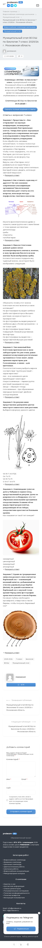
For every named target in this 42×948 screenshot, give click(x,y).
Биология (29, 659)
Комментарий (13, 759)
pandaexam (11, 51)
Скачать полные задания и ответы (20, 109)
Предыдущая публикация (22, 700)
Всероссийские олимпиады (15, 860)
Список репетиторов (12, 888)
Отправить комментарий (21, 812)
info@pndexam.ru (14, 908)
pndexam (14, 2)
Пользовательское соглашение (16, 891)
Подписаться (23, 929)
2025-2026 (8, 659)
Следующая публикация (20, 722)
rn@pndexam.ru (13, 910)
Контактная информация (14, 886)
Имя (8, 779)
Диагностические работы (14, 867)
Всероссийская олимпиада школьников (19, 27)
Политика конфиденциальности (17, 893)
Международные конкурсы (14, 873)
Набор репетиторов (30, 936)
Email (24, 779)
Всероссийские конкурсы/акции (16, 871)
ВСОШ (6, 663)
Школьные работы (11, 869)
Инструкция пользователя (14, 898)
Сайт (8, 788)
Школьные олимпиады (12, 864)
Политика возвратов (12, 895)
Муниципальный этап (12, 31)
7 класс (19, 659)
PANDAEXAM (21, 677)
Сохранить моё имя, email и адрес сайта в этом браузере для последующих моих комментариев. (21, 800)
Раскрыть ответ (12, 175)
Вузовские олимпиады (12, 862)
